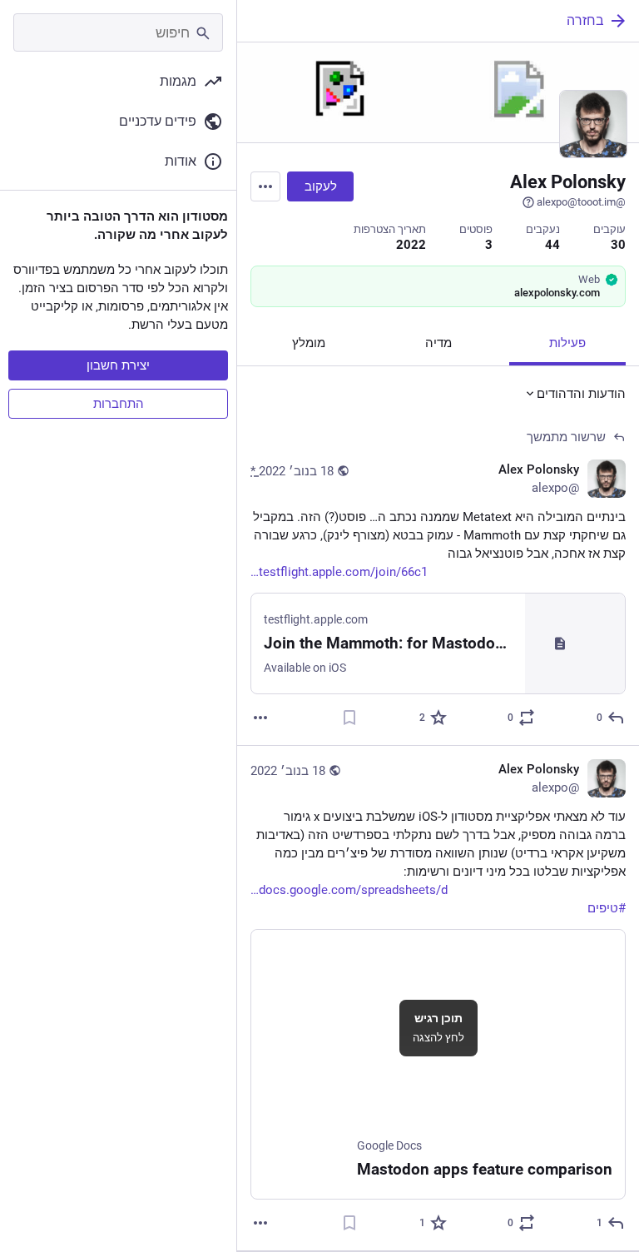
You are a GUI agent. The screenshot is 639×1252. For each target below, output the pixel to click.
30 (618, 244)
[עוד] (260, 718)
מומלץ (308, 342)
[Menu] (265, 186)
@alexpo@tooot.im (581, 202)
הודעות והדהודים (581, 393)
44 (552, 244)
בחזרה (585, 20)
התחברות (118, 403)
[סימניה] (349, 718)
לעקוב (321, 186)
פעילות (567, 342)
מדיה (438, 342)
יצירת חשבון (118, 365)
